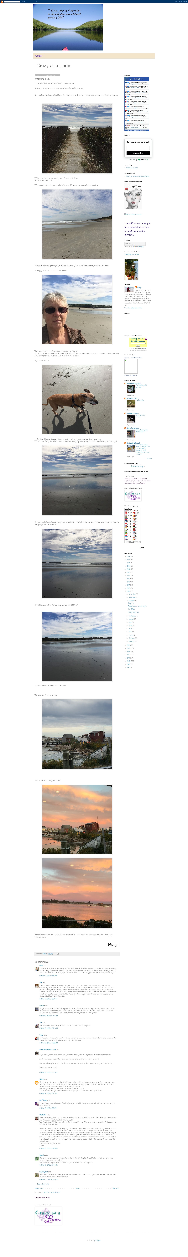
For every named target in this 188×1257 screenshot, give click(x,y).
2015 (128, 591)
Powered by (132, 160)
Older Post (115, 1189)
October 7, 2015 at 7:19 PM (48, 976)
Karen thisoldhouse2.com (47, 1050)
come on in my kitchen (140, 416)
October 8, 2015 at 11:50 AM (48, 1072)
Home (77, 1189)
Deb (40, 983)
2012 (128, 652)
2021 (128, 572)
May (130, 629)
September (133, 616)
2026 (129, 556)
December (132, 594)
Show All (149, 459)
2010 (128, 658)
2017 (128, 585)
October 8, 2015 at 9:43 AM (48, 1016)
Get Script (130, 130)
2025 (135, 108)
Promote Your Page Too (130, 375)
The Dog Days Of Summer (141, 386)
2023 (129, 566)
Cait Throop (43, 1100)
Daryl (41, 1035)
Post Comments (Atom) (52, 1192)
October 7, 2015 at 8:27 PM (48, 999)
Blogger (98, 1240)
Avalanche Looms (132, 413)
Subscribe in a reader (131, 255)
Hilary (139, 287)
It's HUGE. (131, 609)
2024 (129, 563)
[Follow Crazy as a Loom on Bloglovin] (133, 209)
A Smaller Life (132, 398)
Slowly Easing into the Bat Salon (142, 431)
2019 (128, 579)
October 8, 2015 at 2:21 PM (48, 1108)
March (131, 635)
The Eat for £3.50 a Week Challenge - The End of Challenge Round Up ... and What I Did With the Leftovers (143, 449)
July (130, 622)
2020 (129, 576)
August (131, 619)
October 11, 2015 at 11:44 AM (48, 1165)
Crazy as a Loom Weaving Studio (133, 357)
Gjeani (41, 1155)
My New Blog (140, 400)
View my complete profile (133, 308)
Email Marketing (136, 350)
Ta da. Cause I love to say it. (137, 606)
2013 (128, 648)
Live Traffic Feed (137, 79)
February (132, 638)
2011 (128, 655)
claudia (41, 1079)
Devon (41, 1006)
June (131, 625)
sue (40, 1022)
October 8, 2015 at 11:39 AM (48, 1043)
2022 (129, 569)
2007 (129, 668)
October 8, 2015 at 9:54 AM (48, 1028)
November (132, 597)
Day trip (131, 603)
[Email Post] (57, 954)
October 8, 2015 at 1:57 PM (48, 1094)
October (131, 601)
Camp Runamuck (133, 428)
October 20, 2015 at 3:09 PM (48, 1180)
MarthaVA (42, 1115)
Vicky (41, 966)
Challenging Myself (133, 443)
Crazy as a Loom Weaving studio (137, 176)
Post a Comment (43, 1184)
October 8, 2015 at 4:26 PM (48, 1148)
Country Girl (43, 1172)
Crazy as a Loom (134, 84)
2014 (128, 645)
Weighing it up (133, 612)
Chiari (38, 55)
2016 (128, 588)
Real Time (136, 130)
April (130, 632)
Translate (140, 247)
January (132, 641)
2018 (128, 582)
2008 (129, 664)
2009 (129, 661)
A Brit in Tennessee (133, 383)
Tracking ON (143, 130)
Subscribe (138, 153)
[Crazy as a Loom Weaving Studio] (131, 373)
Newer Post (39, 1189)
